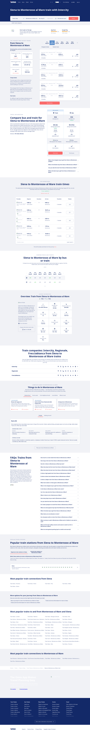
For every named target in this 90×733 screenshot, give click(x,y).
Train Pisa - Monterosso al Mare (52, 619)
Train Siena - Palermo (32, 616)
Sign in (78, 2)
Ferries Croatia (55, 706)
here (55, 246)
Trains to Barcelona (15, 712)
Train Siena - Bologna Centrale (52, 616)
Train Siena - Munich (67, 619)
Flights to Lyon (41, 706)
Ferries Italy (55, 710)
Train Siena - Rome (32, 583)
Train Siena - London (15, 616)
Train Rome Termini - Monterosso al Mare (19, 644)
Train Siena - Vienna (49, 630)
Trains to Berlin (14, 710)
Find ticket (16, 58)
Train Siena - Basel (14, 641)
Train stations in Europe (72, 704)
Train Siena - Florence (15, 583)
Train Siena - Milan (66, 583)
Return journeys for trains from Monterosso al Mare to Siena (25, 600)
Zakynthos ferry (56, 712)
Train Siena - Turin (49, 627)
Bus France (27, 706)
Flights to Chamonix (43, 704)
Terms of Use (30, 729)
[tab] (45, 46)
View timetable (16, 73)
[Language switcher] (58, 2)
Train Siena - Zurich (66, 630)
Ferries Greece (55, 704)
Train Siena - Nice (49, 644)
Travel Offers (69, 708)
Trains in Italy (22, 668)
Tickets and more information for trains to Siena (56, 600)
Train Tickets (14, 702)
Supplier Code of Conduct (50, 729)
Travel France (69, 712)
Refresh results (44, 193)
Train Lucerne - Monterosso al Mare (36, 630)
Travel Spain (69, 710)
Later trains (69, 242)
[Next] (77, 42)
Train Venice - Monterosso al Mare (18, 619)
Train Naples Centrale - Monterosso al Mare (72, 627)
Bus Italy (26, 708)
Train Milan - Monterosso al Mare (35, 644)
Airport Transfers (70, 706)
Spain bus (26, 704)
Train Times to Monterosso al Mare (35, 668)
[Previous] (26, 273)
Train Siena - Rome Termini (34, 625)
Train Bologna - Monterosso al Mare (53, 622)
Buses (23, 2)
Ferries (31, 2)
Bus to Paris (27, 712)
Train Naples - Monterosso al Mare (70, 638)
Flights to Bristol (42, 712)
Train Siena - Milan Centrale (34, 633)
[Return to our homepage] (14, 2)
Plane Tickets (41, 702)
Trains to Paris (14, 706)
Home (11, 668)
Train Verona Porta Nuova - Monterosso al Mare (21, 638)
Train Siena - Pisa (49, 583)
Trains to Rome (14, 704)
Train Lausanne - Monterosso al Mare (71, 625)
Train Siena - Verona (32, 641)
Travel (67, 702)
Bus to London (27, 710)
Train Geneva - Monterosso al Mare (70, 636)
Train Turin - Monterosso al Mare (52, 638)
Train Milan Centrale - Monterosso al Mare (20, 630)
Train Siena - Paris (14, 622)
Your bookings (66, 2)
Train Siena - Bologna (67, 622)
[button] (42, 18)
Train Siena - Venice (14, 586)
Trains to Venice (14, 708)
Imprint (23, 729)
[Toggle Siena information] (77, 567)
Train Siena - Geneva (49, 633)
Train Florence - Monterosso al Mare (18, 625)
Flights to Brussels (42, 708)
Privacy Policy (39, 729)
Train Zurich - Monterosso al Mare (18, 633)
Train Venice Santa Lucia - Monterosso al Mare (38, 619)
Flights (27, 2)
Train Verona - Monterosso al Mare (53, 641)
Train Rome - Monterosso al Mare (52, 636)
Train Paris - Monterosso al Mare (35, 622)
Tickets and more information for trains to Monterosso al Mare (25, 602)
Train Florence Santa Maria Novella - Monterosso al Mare (75, 641)
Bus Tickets (27, 702)
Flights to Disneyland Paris (44, 710)
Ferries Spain (55, 708)
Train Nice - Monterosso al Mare (17, 627)
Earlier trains (21, 242)
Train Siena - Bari (66, 616)
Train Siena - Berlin (32, 627)
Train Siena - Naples (66, 633)
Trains (19, 2)
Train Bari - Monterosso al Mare (35, 636)
